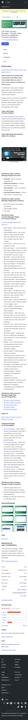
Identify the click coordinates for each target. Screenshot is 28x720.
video (24, 595)
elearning (24, 589)
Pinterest (3, 419)
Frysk (6, 699)
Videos (16, 70)
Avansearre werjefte (6, 600)
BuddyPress (5, 693)
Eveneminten (18, 674)
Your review (4, 625)
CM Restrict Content (9, 469)
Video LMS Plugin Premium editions (13, 116)
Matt (3, 687)
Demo (20, 70)
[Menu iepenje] (25, 2)
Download (5, 43)
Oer (2, 659)
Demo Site (4, 224)
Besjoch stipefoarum (7, 636)
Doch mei (17, 672)
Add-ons (8, 72)
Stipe (2, 674)
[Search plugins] (17, 17)
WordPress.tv (5, 680)
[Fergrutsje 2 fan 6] (24, 507)
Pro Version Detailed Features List (10, 222)
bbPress (4, 690)
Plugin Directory (5, 6)
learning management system (19, 592)
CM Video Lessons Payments (12, 400)
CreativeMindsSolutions (11, 39)
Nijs (2, 662)
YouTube (18, 417)
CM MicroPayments (9, 407)
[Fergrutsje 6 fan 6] (24, 526)
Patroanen (18, 667)
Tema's (17, 662)
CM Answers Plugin (9, 453)
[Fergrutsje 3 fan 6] (11, 517)
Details (5, 49)
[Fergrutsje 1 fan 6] (11, 507)
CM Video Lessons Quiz (10, 405)
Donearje (18, 677)
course (19, 589)
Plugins (17, 664)
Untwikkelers (5, 677)
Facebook (10, 419)
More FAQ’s (4, 539)
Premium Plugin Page (7, 70)
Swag (17, 680)
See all (25, 625)
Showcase (18, 659)
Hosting (3, 664)
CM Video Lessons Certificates (12, 402)
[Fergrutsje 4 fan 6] (24, 517)
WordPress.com (6, 685)
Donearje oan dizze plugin (8, 650)
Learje (3, 672)
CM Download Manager (10, 409)
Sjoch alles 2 (24, 586)
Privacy (3, 667)
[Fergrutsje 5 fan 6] (11, 526)
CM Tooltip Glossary (9, 429)
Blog (2, 417)
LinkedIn (12, 417)
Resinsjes (5, 53)
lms (21, 595)
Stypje (4, 61)
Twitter (7, 417)
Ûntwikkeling (6, 57)
